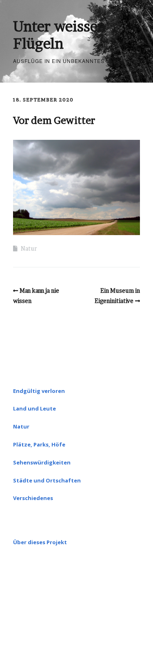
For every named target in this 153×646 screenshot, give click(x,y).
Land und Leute (34, 408)
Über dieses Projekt (40, 542)
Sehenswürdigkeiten (42, 462)
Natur (29, 248)
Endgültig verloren (39, 391)
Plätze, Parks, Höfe (39, 444)
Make (51, 616)
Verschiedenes (33, 498)
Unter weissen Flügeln (59, 35)
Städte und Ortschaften (47, 480)
